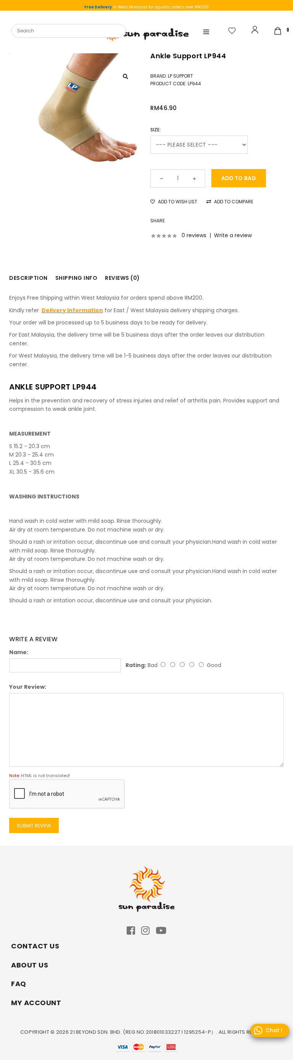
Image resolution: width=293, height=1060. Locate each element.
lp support (180, 76)
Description (28, 278)
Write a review (233, 235)
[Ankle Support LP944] (88, 108)
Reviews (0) (122, 278)
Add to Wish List (177, 201)
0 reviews (194, 235)
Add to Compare (233, 201)
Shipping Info (76, 278)
